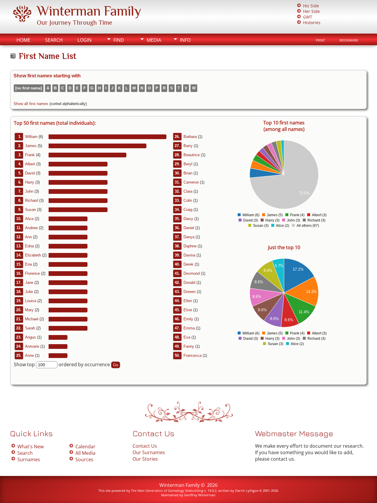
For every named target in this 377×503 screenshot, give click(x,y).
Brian (187, 173)
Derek (188, 264)
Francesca (192, 355)
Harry (29, 182)
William (31, 136)
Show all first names (31, 103)
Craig (187, 209)
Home (23, 40)
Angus (30, 337)
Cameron (191, 182)
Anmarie (32, 346)
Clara (187, 191)
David (30, 173)
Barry (188, 146)
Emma (189, 328)
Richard (31, 200)
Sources (84, 459)
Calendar (85, 446)
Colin (187, 200)
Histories (311, 22)
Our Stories (145, 459)
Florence (32, 273)
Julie (29, 291)
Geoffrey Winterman (199, 495)
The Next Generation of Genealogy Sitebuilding (167, 490)
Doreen (189, 291)
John (29, 191)
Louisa (30, 301)
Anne (29, 355)
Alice (29, 218)
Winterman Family (89, 11)
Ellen (187, 301)
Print (320, 40)
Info (185, 40)
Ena (28, 264)
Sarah (30, 328)
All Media (85, 453)
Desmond (191, 273)
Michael (31, 319)
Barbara (190, 136)
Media (154, 40)
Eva (186, 337)
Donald (189, 282)
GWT (307, 17)
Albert (30, 164)
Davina (189, 255)
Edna (29, 246)
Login (84, 40)
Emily (188, 319)
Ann (28, 237)
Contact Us (145, 446)
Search (54, 40)
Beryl (187, 164)
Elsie (187, 310)
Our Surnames (149, 452)
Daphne (189, 246)
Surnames (28, 459)
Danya (188, 237)
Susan (30, 209)
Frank (30, 155)
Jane (29, 282)
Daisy (188, 218)
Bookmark (349, 40)
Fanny (188, 346)
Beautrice (191, 155)
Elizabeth (33, 255)
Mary (29, 310)
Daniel (188, 228)
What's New (30, 446)
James (31, 146)
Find (118, 40)
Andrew (31, 228)
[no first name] (28, 88)
